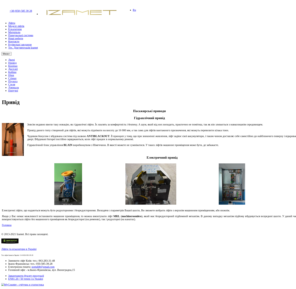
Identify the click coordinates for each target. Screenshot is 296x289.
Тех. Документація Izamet (23, 47)
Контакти (13, 41)
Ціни (11, 75)
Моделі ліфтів (16, 26)
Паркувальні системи (20, 35)
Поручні (13, 90)
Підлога (12, 81)
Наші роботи (15, 38)
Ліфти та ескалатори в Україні (18, 249)
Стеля (11, 84)
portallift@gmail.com (43, 266)
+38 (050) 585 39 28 (21, 10)
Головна (6, 225)
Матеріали (14, 32)
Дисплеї (13, 69)
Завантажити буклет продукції (26, 275)
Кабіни (12, 72)
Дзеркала (13, 87)
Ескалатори (15, 29)
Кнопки (12, 66)
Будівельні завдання (20, 44)
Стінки (12, 78)
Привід (12, 62)
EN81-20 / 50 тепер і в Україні (25, 278)
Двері (11, 59)
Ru (134, 10)
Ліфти (11, 23)
